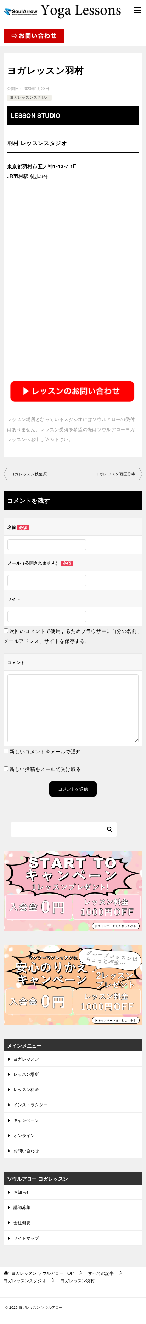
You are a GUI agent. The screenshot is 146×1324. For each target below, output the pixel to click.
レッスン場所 (26, 1074)
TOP (42, 1273)
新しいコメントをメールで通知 (45, 751)
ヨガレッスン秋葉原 (29, 473)
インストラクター (30, 1104)
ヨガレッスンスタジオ (29, 97)
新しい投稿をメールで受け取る (45, 768)
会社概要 (21, 1222)
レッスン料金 (26, 1089)
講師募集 (21, 1207)
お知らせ (21, 1192)
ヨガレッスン (26, 1059)
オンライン (24, 1135)
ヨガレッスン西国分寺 (115, 473)
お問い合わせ (26, 1150)
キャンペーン (26, 1120)
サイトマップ (26, 1238)
